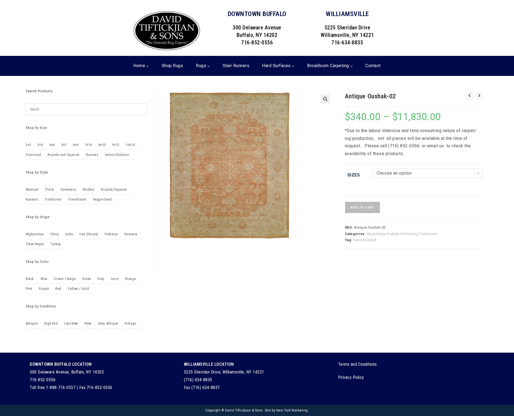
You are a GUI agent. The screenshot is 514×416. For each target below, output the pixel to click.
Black (30, 279)
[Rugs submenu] (208, 66)
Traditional (428, 234)
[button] (325, 99)
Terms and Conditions (357, 364)
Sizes (353, 175)
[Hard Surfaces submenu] (293, 66)
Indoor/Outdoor (117, 155)
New (88, 323)
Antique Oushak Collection (395, 234)
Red (58, 289)
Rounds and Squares (64, 155)
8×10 (102, 145)
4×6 (52, 145)
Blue (44, 279)
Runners (92, 155)
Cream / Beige (64, 279)
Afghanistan (35, 234)
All (369, 234)
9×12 (115, 145)
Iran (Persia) (89, 234)
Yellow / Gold (78, 289)
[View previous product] (470, 95)
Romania (130, 234)
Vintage (130, 323)
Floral (49, 189)
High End (51, 323)
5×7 (64, 145)
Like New (71, 323)
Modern (89, 189)
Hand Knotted (364, 240)
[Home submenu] (147, 66)
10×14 (130, 145)
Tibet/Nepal (35, 244)
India (69, 234)
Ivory (114, 279)
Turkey (56, 244)
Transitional (77, 199)
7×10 (88, 145)
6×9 (75, 145)
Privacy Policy (351, 377)
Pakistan (111, 234)
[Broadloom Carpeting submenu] (351, 66)
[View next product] (479, 95)
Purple (44, 289)
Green (86, 279)
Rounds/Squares (114, 189)
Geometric (68, 189)
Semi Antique (108, 323)
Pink (29, 289)
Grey (100, 279)
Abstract (32, 189)
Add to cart (362, 207)
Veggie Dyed (102, 199)
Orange (130, 279)
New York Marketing (292, 410)
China (54, 234)
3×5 (40, 145)
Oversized (33, 155)
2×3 (28, 145)
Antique (31, 323)
